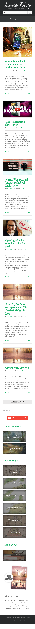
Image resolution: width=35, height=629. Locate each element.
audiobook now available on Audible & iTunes (15, 64)
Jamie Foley (9, 70)
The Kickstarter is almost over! (15, 123)
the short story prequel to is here (16, 309)
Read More (7, 93)
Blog (24, 70)
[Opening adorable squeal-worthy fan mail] (17, 228)
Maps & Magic (10, 460)
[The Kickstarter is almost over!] (17, 109)
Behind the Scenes (12, 426)
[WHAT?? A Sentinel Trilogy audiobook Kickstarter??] (17, 167)
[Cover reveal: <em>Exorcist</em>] (17, 355)
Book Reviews (10, 545)
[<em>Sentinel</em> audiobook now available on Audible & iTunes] (17, 42)
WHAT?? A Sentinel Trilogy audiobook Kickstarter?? (16, 183)
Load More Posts (17, 402)
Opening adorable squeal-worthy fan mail (15, 243)
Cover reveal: (17, 368)
